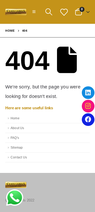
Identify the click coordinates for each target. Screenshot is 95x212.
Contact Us (19, 157)
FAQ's (15, 137)
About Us (17, 128)
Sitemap (17, 147)
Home (15, 118)
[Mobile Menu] (34, 11)
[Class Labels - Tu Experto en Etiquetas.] (15, 12)
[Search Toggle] (49, 11)
